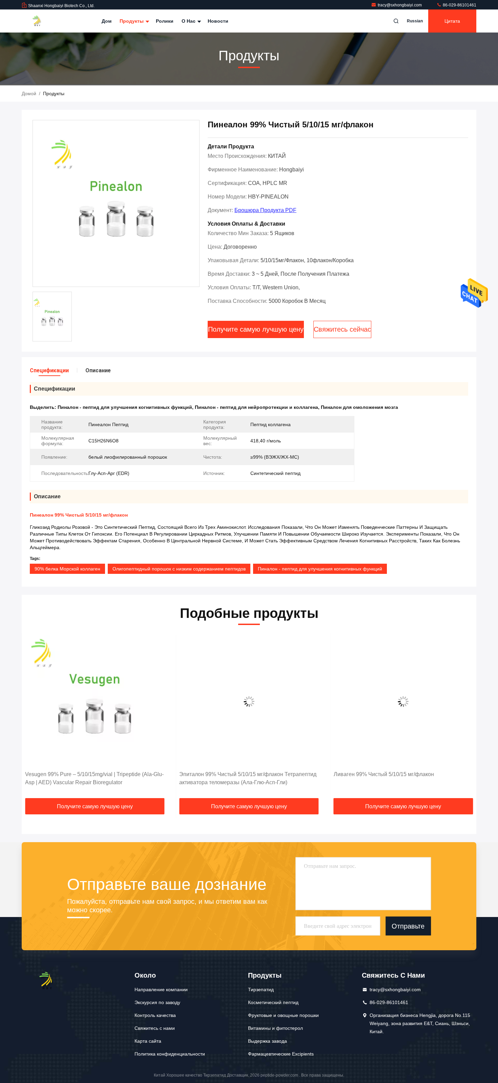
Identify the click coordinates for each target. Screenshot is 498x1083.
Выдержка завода (267, 1041)
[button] (34, 717)
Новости (218, 21)
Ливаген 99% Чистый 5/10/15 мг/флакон (384, 774)
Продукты (132, 21)
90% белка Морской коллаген (67, 568)
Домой (29, 93)
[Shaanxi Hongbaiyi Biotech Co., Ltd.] (43, 21)
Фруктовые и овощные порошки (283, 1015)
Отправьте (408, 926)
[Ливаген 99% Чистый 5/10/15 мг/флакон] (403, 701)
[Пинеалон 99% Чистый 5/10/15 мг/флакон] (116, 203)
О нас (189, 21)
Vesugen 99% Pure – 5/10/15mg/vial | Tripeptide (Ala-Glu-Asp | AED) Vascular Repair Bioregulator (94, 778)
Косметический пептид (273, 1002)
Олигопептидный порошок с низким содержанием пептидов (179, 568)
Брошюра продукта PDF (265, 210)
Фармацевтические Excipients (281, 1054)
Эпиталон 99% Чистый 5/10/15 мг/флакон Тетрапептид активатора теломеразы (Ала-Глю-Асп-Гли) (247, 778)
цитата (452, 21)
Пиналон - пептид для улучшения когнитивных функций (320, 568)
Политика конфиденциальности (169, 1054)
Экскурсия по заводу (157, 1002)
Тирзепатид (261, 989)
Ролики (164, 21)
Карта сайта (147, 1041)
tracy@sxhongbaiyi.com (400, 5)
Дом (106, 21)
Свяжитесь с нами (154, 1028)
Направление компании (161, 989)
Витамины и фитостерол (275, 1028)
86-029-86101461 (459, 5)
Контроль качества (155, 1015)
